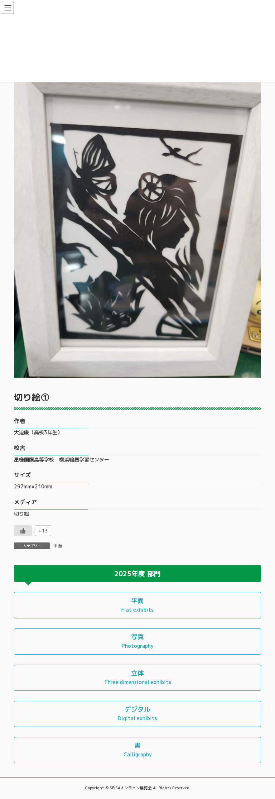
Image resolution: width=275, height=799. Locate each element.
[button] (137, 605)
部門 (154, 573)
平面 (57, 545)
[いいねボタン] (23, 530)
